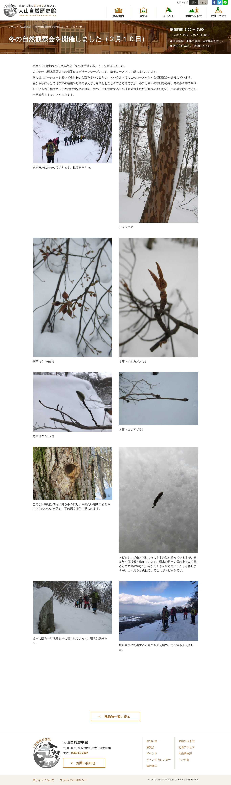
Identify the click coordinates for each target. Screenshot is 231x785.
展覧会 (150, 747)
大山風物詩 (25, 26)
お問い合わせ (85, 762)
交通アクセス (186, 747)
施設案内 (151, 766)
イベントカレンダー (158, 759)
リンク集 (183, 759)
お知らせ (151, 741)
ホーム (12, 26)
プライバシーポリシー (73, 780)
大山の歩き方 (186, 741)
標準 (194, 2)
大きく (203, 2)
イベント (151, 753)
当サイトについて (43, 780)
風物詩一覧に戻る (117, 716)
